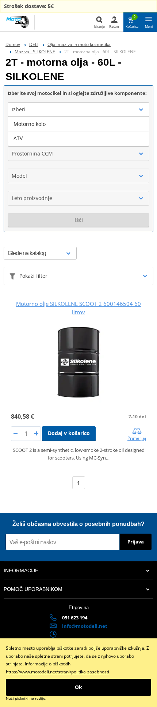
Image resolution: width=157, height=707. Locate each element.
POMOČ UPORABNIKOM (33, 589)
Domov (12, 44)
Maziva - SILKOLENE (35, 52)
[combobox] (78, 109)
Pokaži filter (33, 275)
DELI (33, 44)
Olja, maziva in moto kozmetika (79, 44)
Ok (78, 687)
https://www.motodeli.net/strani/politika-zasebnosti (57, 672)
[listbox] (78, 131)
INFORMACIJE (21, 570)
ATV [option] (18, 138)
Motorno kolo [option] (30, 123)
